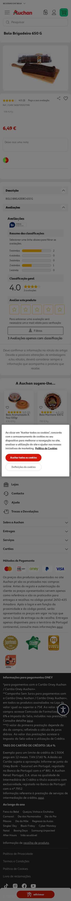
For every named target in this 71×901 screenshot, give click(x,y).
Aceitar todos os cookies (23, 457)
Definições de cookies (24, 466)
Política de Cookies (46, 448)
